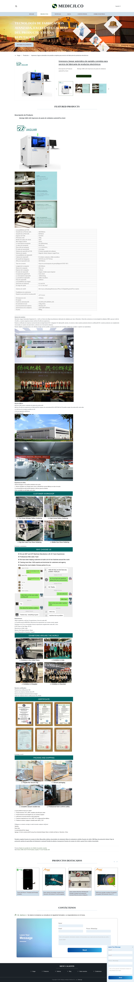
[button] (16, 6)
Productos (44, 14)
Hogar (31, 14)
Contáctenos (82, 14)
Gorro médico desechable (91, 841)
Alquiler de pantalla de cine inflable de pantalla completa (33, 848)
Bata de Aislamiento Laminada (38, 841)
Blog (69, 14)
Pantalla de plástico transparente (55, 841)
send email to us (84, 76)
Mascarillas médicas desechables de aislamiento (53, 839)
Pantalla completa (19, 839)
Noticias (58, 14)
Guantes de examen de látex (31, 839)
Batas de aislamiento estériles (74, 839)
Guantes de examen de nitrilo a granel (74, 841)
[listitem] (67, 88)
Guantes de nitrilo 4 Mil (88, 839)
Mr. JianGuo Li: (22, 915)
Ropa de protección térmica (102, 839)
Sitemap (80, 979)
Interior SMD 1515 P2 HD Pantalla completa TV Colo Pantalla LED (33, 849)
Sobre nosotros (99, 14)
